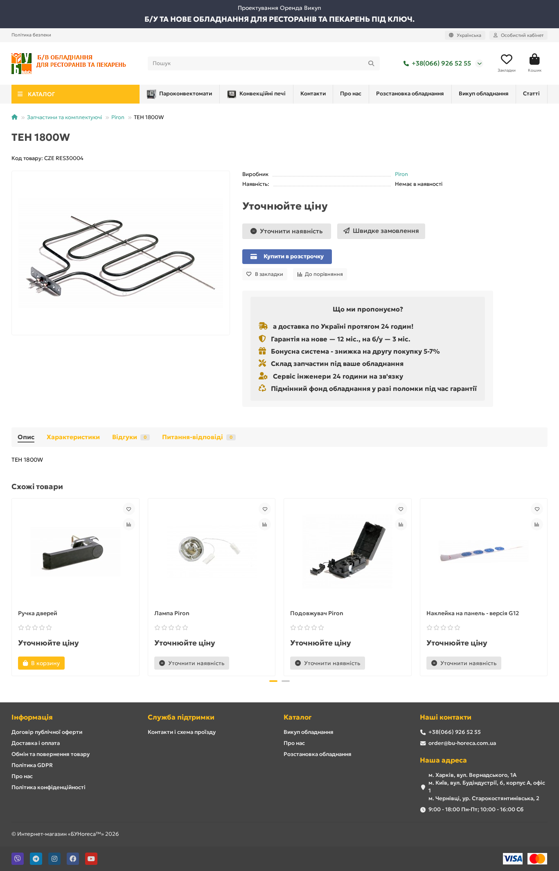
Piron (117, 117)
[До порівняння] (129, 524)
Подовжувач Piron (316, 613)
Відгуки (129, 437)
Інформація (32, 717)
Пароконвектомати (185, 93)
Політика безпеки (31, 35)
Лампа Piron (171, 613)
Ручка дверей (37, 613)
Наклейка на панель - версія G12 (472, 613)
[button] (12, 586)
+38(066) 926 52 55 (441, 63)
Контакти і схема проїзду (182, 732)
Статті (531, 93)
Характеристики (73, 437)
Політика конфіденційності (48, 787)
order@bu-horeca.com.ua (462, 743)
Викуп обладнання (484, 93)
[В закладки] (129, 509)
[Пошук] (371, 63)
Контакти (313, 93)
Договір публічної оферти (46, 732)
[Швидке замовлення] (78, 663)
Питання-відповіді (197, 437)
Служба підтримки (181, 717)
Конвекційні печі (262, 93)
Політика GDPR (32, 765)
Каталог (297, 717)
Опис (26, 437)
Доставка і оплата (35, 743)
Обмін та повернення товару (50, 754)
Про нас (350, 93)
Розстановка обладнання (410, 93)
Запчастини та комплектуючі (64, 117)
